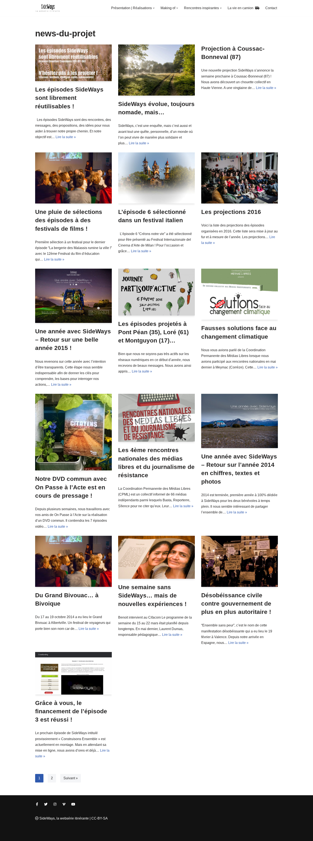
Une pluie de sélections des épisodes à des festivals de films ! (68, 220)
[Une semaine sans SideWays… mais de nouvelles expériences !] (156, 557)
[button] (154, 8)
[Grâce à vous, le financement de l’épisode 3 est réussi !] (73, 673)
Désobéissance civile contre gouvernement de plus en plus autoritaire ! (236, 603)
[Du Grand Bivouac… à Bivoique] (73, 561)
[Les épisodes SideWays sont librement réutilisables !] (73, 62)
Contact (271, 8)
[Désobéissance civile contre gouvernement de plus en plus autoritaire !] (239, 561)
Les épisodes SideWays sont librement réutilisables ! (69, 97)
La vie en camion (241, 8)
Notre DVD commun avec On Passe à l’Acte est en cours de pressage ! (71, 487)
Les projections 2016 (231, 212)
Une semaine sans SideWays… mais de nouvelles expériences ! (152, 595)
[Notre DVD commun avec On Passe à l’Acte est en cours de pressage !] (73, 432)
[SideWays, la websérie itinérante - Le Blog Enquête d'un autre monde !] (48, 8)
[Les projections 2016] (239, 177)
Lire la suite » (66, 137)
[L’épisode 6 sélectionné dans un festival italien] (156, 177)
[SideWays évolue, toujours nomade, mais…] (156, 70)
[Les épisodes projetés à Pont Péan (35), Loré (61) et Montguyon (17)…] (156, 292)
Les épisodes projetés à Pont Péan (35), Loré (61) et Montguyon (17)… (153, 332)
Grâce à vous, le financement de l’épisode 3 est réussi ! (71, 711)
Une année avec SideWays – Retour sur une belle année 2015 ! (73, 339)
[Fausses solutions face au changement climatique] (239, 294)
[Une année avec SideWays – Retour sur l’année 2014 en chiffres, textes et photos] (239, 421)
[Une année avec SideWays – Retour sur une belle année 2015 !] (73, 296)
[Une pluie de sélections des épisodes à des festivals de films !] (73, 177)
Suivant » (70, 778)
